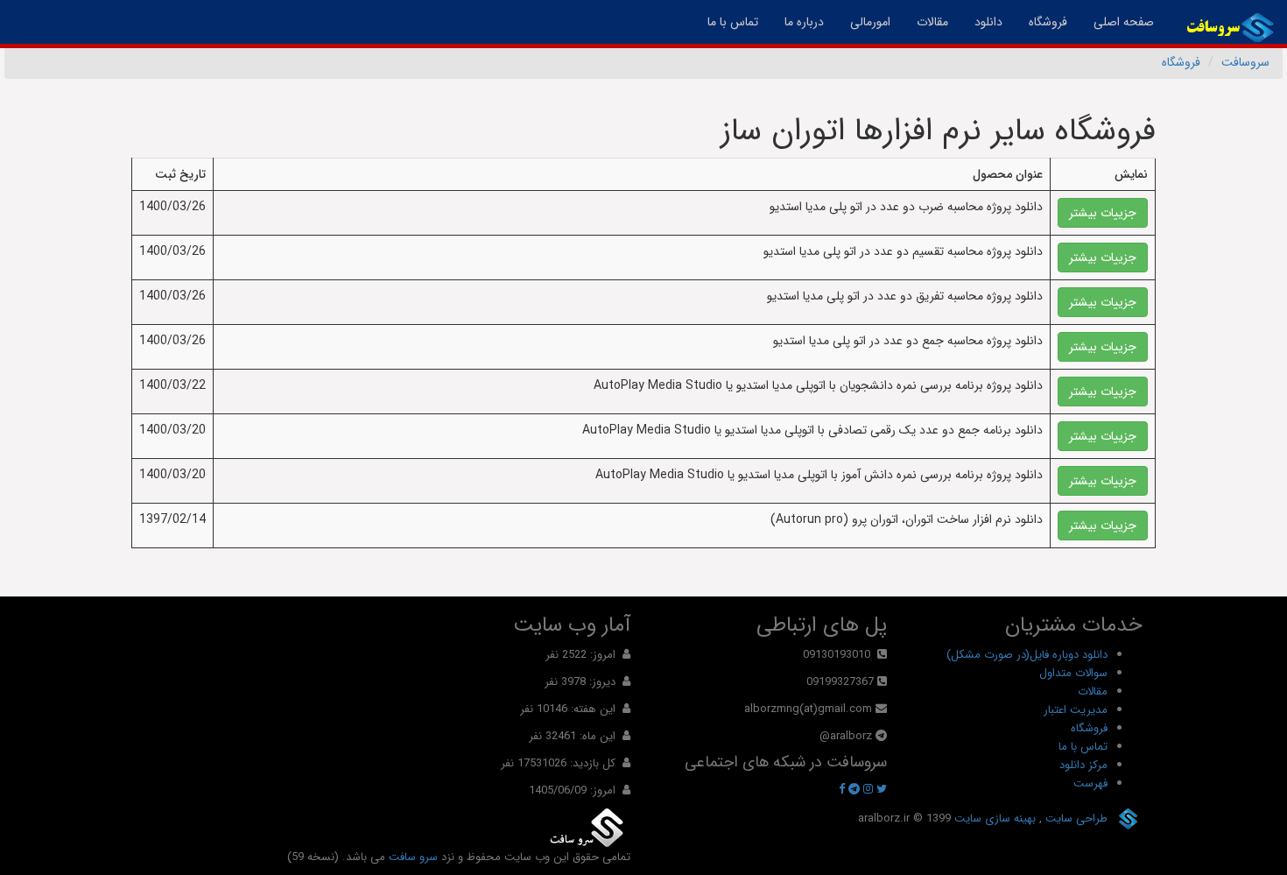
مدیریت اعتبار (1076, 710)
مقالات (932, 22)
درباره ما (804, 22)
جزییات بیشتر (1102, 212)
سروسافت (1245, 62)
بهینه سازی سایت (993, 818)
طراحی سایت (1075, 818)
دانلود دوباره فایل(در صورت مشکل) (1027, 655)
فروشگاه (1048, 22)
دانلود (988, 22)
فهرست (1090, 783)
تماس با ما (732, 22)
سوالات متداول (1073, 673)
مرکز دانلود (1083, 765)
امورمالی (870, 22)
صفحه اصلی (1117, 21)
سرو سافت (413, 857)
